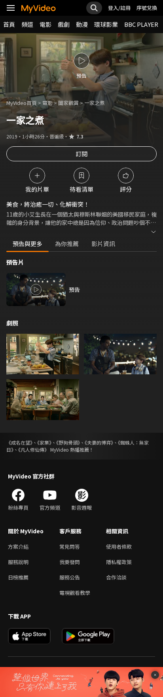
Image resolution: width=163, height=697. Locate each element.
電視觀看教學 (74, 592)
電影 (45, 24)
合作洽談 (116, 577)
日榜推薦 (18, 577)
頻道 (27, 24)
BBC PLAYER (141, 24)
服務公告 (69, 577)
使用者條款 (119, 546)
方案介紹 (18, 546)
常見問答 (69, 546)
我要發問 (69, 562)
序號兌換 (146, 7)
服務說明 (18, 562)
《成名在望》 (19, 442)
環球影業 (106, 24)
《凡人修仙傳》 (33, 449)
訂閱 (81, 153)
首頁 (9, 24)
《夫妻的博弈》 (99, 442)
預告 (74, 289)
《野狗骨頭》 (68, 442)
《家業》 (44, 442)
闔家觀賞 (68, 103)
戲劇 (64, 24)
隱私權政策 (119, 562)
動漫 (82, 24)
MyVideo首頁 (21, 103)
